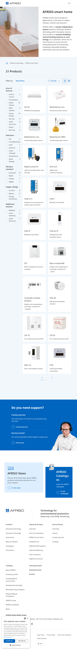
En (41, 643)
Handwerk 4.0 (34, 542)
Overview (32, 529)
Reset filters (20, 81)
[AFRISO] (13, 3)
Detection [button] (10, 135)
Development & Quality (14, 585)
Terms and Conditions (64, 635)
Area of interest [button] (9, 89)
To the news (16, 488)
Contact (32, 574)
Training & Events (35, 566)
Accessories (10, 537)
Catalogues (10, 546)
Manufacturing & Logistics (15, 589)
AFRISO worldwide (12, 605)
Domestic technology (13, 533)
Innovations (10, 550)
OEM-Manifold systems (37, 546)
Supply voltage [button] (12, 187)
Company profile (12, 574)
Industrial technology (13, 529)
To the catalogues (65, 492)
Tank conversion (35, 554)
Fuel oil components (36, 533)
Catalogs (55, 542)
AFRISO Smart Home (36, 537)
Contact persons (22, 427)
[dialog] (16, 632)
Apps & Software (12, 542)
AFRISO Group (11, 600)
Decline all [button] (22, 641)
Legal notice (41, 635)
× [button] (27, 618)
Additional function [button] (10, 205)
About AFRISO (11, 570)
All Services (20, 443)
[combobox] (54, 81)
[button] (16, 645)
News (8, 609)
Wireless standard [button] (9, 168)
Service (54, 533)
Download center (35, 570)
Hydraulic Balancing (36, 550)
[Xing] (32, 624)
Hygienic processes (36, 559)
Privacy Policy (51, 635)
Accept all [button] (9, 641)
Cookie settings (41, 638)
